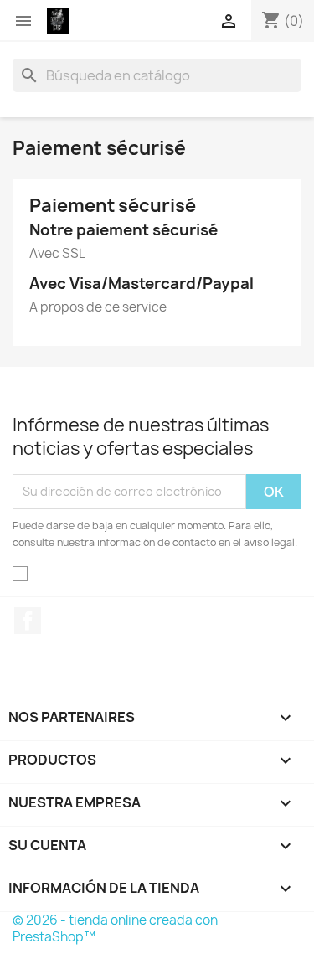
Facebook (27, 620)
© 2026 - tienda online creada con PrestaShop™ (115, 928)
